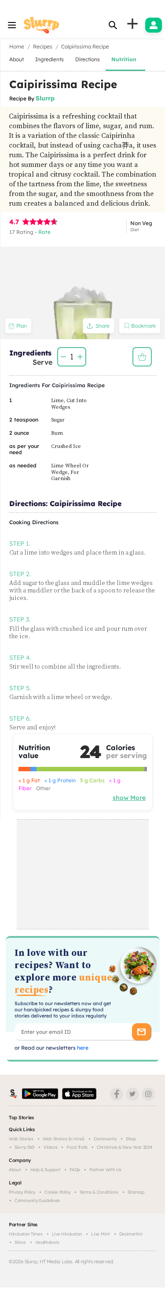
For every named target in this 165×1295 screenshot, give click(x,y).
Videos (50, 1147)
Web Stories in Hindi (63, 1139)
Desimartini (131, 1234)
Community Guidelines (37, 1200)
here (82, 1047)
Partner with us (105, 1170)
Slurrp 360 (24, 1147)
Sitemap (136, 1192)
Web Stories (21, 1139)
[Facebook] (116, 1094)
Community (105, 1139)
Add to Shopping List (142, 356)
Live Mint (100, 1234)
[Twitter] (132, 1094)
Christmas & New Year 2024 (124, 1147)
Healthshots (47, 1242)
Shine (20, 1242)
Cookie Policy (57, 1192)
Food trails (77, 1147)
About (15, 1170)
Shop (131, 1139)
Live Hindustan (67, 1234)
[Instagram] (148, 1094)
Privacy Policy (22, 1192)
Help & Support (45, 1170)
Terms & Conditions (99, 1192)
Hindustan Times (26, 1234)
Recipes (42, 46)
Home (16, 46)
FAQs (75, 1170)
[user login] (153, 25)
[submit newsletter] (141, 1031)
